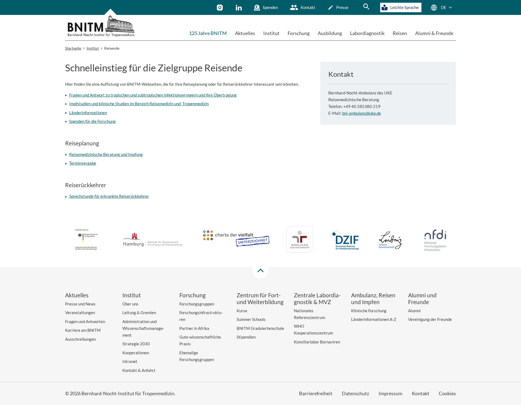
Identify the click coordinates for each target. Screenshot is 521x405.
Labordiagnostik (367, 33)
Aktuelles (245, 33)
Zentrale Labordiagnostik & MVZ (317, 298)
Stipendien (246, 336)
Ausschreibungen (80, 339)
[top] (260, 270)
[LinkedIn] (239, 7)
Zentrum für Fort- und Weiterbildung (260, 298)
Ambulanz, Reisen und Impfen (373, 298)
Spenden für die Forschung (92, 121)
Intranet (129, 361)
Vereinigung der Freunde (430, 319)
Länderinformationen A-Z (373, 319)
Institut (271, 33)
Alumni (414, 310)
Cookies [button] (447, 393)
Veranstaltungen (80, 312)
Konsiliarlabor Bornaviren (317, 341)
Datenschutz (355, 393)
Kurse (242, 310)
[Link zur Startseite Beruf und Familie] (299, 240)
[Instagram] (220, 7)
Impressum (390, 393)
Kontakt (308, 7)
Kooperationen (135, 352)
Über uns (130, 303)
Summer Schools (251, 319)
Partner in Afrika (194, 328)
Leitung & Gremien (139, 312)
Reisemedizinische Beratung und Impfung (106, 154)
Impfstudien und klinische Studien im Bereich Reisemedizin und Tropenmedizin (139, 103)
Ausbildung (330, 33)
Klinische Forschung (368, 310)
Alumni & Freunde (434, 33)
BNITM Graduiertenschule (260, 328)
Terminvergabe (82, 163)
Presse (342, 7)
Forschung (299, 33)
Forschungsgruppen (196, 303)
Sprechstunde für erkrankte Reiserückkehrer (109, 196)
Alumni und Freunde (422, 298)
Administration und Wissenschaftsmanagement (143, 328)
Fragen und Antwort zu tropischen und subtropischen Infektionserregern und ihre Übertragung (153, 95)
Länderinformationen (88, 112)
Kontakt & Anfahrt (138, 370)
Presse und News (80, 303)
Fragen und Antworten (85, 321)
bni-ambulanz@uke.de (361, 113)
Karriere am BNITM (83, 330)
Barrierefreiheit (315, 393)
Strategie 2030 (136, 343)
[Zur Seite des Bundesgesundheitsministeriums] (86, 240)
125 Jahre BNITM (208, 33)
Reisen (400, 33)
